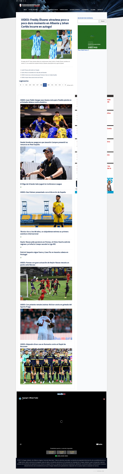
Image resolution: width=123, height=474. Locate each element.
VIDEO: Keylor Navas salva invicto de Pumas (32, 77)
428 (41, 85)
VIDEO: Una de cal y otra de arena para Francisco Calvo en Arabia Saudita (39, 75)
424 (26, 85)
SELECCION (43, 9)
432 (56, 85)
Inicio (25, 9)
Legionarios (85, 9)
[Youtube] (21, 1)
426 (34, 85)
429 (45, 85)
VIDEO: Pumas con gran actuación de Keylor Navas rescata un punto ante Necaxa (44, 263)
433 (60, 85)
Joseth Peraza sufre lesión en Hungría (30, 70)
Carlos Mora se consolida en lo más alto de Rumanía (33, 72)
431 (52, 85)
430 (48, 85)
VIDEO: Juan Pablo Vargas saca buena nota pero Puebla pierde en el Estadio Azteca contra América (45, 101)
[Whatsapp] (25, 1)
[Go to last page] (65, 85)
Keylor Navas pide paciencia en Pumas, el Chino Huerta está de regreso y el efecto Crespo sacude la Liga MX (45, 243)
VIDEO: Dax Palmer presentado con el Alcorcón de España (43, 192)
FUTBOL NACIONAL (33, 9)
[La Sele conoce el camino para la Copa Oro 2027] (94, 145)
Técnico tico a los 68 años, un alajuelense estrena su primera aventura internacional (44, 232)
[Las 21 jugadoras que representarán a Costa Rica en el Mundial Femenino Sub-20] (94, 132)
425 (30, 85)
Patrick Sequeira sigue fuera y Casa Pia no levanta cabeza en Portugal (44, 253)
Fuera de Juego (64, 9)
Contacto (100, 9)
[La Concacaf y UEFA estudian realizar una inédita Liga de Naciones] (94, 157)
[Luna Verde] (92, 37)
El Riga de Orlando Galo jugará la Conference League (41, 184)
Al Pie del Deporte (75, 9)
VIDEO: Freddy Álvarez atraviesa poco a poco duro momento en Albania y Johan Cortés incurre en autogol (45, 23)
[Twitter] (17, 1)
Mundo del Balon (53, 9)
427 (37, 85)
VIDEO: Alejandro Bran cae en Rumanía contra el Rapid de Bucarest (43, 345)
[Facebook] (19, 1)
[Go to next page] (62, 85)
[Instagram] (23, 1)
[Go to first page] (20, 85)
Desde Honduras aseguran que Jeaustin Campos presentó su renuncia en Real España (44, 143)
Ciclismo (93, 9)
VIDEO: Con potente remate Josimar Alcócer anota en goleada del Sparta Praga (46, 305)
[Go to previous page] (23, 85)
